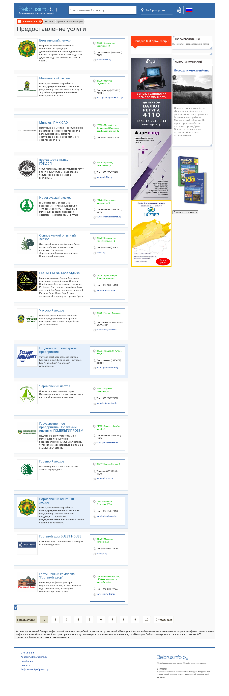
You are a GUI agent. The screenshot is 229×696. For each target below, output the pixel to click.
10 (146, 619)
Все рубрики (29, 22)
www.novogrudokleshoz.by (109, 217)
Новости (25, 665)
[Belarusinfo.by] (38, 10)
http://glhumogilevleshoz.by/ (110, 97)
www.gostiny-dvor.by (106, 594)
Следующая (164, 619)
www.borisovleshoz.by (107, 516)
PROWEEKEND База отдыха (59, 273)
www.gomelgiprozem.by (107, 443)
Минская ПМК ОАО (53, 123)
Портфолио (27, 661)
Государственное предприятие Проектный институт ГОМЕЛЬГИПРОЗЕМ (61, 427)
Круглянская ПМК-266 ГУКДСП (55, 162)
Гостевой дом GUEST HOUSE (60, 536)
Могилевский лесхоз (55, 78)
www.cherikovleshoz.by (107, 403)
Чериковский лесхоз (54, 386)
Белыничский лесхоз (55, 40)
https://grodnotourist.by (107, 367)
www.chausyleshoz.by (107, 329)
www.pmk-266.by (104, 177)
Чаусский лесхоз (51, 310)
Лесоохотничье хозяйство (192, 70)
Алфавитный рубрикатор (34, 669)
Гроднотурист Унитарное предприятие (57, 350)
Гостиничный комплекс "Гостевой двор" (57, 575)
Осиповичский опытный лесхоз (57, 237)
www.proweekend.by (106, 290)
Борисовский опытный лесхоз (56, 500)
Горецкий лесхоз (51, 461)
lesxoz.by (101, 252)
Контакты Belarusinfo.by (34, 656)
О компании (27, 652)
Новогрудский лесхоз (55, 198)
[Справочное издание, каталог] (192, 180)
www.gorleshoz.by (105, 478)
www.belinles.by (104, 59)
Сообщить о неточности (185, 212)
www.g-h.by (102, 553)
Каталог (49, 21)
